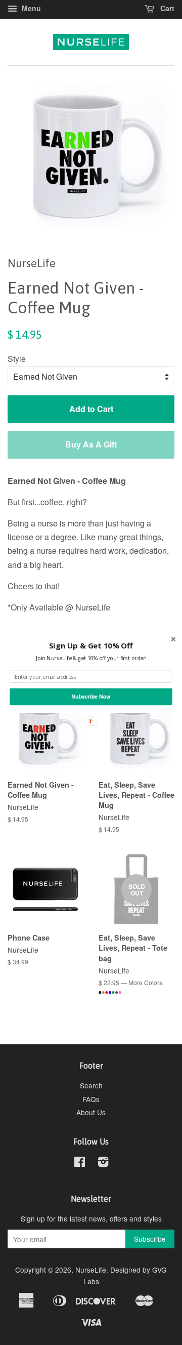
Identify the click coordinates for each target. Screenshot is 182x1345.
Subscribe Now (91, 696)
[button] (91, 645)
